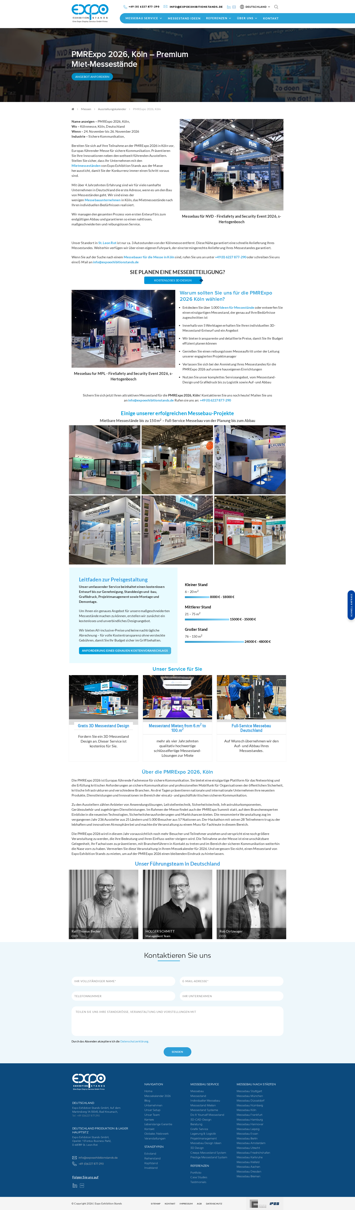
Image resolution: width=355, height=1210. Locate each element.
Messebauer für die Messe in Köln (149, 257)
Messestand (198, 1095)
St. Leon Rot (107, 243)
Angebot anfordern (92, 76)
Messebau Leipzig (248, 1129)
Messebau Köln (246, 1110)
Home (148, 1091)
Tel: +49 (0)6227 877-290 (86, 1115)
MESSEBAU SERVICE (142, 18)
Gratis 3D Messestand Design (103, 726)
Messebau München (250, 1095)
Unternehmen (153, 1105)
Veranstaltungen (154, 1138)
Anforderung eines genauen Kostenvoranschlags (125, 650)
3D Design (197, 1147)
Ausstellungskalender (112, 109)
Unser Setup (152, 1110)
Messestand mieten (203, 1105)
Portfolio (195, 1172)
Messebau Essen (247, 1133)
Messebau (197, 1091)
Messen (86, 109)
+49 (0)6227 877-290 (91, 1163)
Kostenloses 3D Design (173, 280)
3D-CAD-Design (200, 1119)
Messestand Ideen (184, 18)
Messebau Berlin (247, 1138)
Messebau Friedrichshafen (253, 1152)
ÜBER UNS (245, 18)
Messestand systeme (204, 1110)
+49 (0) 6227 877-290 (230, 257)
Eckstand (150, 1153)
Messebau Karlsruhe (250, 1157)
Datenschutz (214, 1203)
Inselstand (151, 1167)
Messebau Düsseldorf (251, 1100)
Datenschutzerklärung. (134, 1041)
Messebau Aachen (248, 1166)
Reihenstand (152, 1158)
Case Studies (198, 1177)
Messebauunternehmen (103, 200)
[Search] (276, 7)
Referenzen (216, 18)
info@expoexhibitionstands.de (98, 1157)
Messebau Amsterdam (251, 1143)
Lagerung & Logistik (203, 1133)
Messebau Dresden (249, 1171)
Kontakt (271, 18)
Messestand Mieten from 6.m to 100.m (177, 728)
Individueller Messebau (205, 1100)
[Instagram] (234, 7)
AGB (199, 1203)
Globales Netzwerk (156, 1133)
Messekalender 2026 (157, 1095)
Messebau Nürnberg (250, 1105)
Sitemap (155, 1203)
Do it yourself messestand (207, 1114)
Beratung (196, 1124)
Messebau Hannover (250, 1124)
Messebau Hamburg (250, 1119)
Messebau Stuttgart (249, 1091)
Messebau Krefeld (248, 1162)
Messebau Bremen (249, 1176)
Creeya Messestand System (208, 1152)
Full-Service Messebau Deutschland (251, 728)
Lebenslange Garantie (158, 1124)
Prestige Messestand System (208, 1157)
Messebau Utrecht (248, 1147)
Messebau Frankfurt (250, 1114)
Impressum (186, 1203)
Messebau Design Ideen (205, 1143)
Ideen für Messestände (237, 307)
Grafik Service (199, 1129)
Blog (147, 1100)
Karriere (149, 1119)
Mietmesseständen (86, 166)
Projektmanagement (203, 1138)
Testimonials (198, 1182)
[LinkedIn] (229, 7)
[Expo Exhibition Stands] (96, 13)
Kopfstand (151, 1163)
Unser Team (152, 1114)
